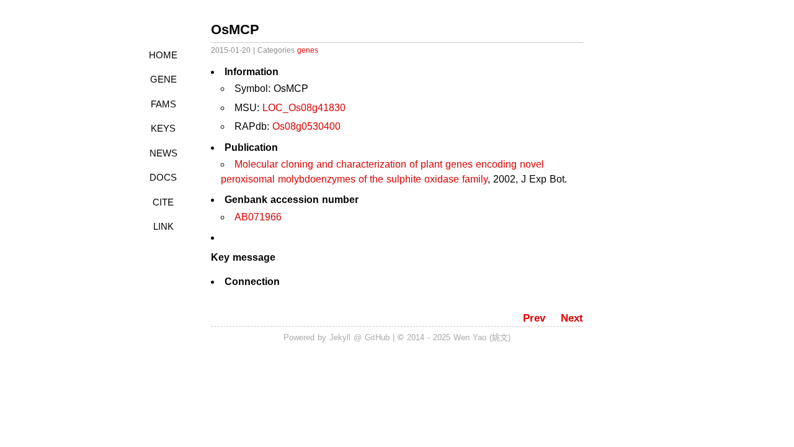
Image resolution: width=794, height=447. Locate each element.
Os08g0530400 (306, 126)
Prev (534, 318)
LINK (163, 226)
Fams (163, 104)
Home (163, 55)
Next (572, 318)
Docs (163, 177)
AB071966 (258, 217)
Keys (163, 128)
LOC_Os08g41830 (304, 107)
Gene (163, 79)
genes (307, 50)
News (163, 153)
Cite (163, 202)
